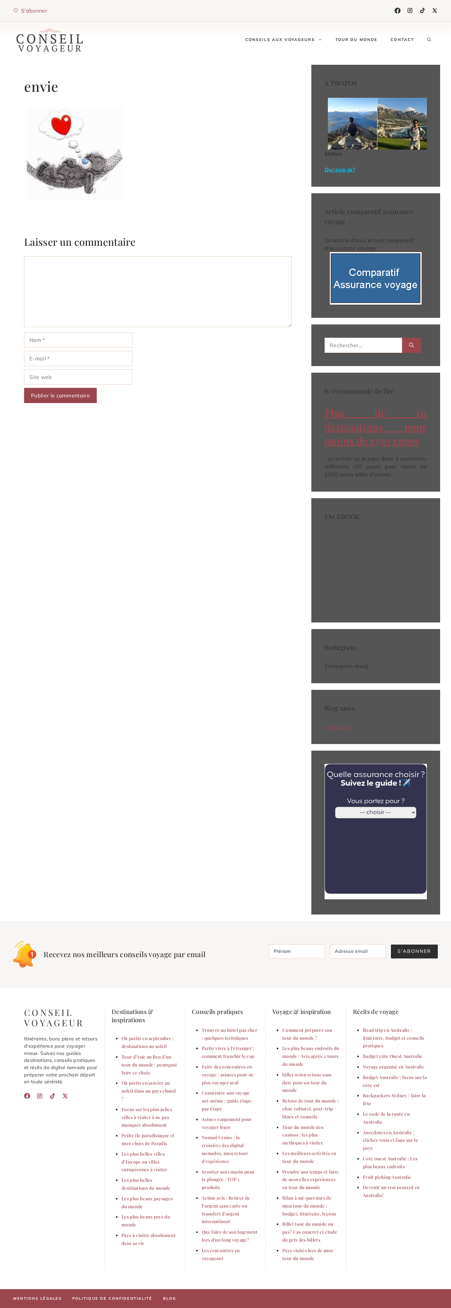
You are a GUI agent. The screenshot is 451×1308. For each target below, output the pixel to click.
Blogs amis (339, 727)
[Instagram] (410, 11)
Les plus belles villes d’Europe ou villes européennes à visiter (144, 1162)
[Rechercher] (411, 345)
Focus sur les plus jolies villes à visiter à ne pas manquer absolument (146, 1117)
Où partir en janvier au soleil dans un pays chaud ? (148, 1091)
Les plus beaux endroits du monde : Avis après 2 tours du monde (310, 1056)
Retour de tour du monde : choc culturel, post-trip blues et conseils (310, 1108)
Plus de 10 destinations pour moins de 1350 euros (376, 426)
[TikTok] (423, 11)
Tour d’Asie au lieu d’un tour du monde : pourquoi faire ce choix (149, 1064)
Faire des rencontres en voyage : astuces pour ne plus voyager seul (228, 1074)
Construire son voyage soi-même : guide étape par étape (227, 1100)
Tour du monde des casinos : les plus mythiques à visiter (302, 1135)
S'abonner (414, 951)
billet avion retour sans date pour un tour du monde (307, 1082)
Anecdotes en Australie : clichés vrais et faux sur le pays (390, 1140)
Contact (402, 39)
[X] (435, 11)
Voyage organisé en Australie (393, 1066)
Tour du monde (356, 39)
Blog (169, 1298)
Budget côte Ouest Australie (393, 1056)
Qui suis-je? (340, 169)
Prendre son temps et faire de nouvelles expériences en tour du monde (310, 1179)
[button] (429, 40)
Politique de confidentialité (112, 1298)
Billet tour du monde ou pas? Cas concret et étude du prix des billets (309, 1232)
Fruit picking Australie (387, 1177)
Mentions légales (37, 1298)
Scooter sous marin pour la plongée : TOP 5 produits (228, 1179)
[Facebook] (397, 11)
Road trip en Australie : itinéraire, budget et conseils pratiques (393, 1038)
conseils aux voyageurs (280, 39)
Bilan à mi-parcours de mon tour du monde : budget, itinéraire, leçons (309, 1205)
